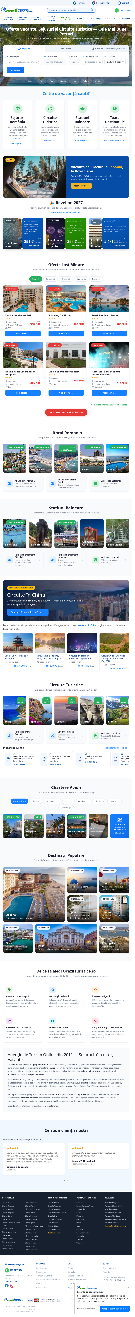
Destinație (13, 56)
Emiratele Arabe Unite (85, 1206)
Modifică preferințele (86, 1308)
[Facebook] (7, 1286)
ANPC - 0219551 (43, 1287)
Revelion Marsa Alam (113, 1212)
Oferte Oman (30, 1212)
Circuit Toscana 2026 (93, 756)
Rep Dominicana (82, 1233)
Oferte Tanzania (31, 1236)
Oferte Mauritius (31, 1202)
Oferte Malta (7, 1245)
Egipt (42, 81)
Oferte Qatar (30, 1222)
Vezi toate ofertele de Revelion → (66, 212)
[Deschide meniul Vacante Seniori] (44, 19)
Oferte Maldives (8, 1242)
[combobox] (55, 62)
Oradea (83, 801)
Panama (79, 1229)
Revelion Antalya (111, 1209)
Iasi (68, 801)
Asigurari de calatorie (77, 1279)
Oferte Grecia (7, 1228)
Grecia (63, 81)
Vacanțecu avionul (51, 19)
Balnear (86, 81)
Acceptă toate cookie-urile (115, 1308)
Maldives (80, 1216)
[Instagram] (12, 1286)
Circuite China (53, 1202)
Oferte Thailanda (31, 1239)
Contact (125, 3)
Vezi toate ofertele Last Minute (66, 412)
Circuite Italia (53, 1222)
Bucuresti (19, 801)
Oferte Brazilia (7, 1209)
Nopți (74, 56)
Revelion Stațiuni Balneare (115, 1219)
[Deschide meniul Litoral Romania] (15, 19)
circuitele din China (86, 625)
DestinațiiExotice (66, 19)
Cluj (35, 801)
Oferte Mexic (30, 1206)
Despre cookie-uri (75, 1275)
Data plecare (91, 56)
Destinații (96, 19)
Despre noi (41, 1272)
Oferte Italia (6, 1235)
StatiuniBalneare (23, 19)
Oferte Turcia (30, 1246)
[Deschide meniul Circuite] (88, 19)
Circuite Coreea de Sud (57, 1212)
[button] (64, 1180)
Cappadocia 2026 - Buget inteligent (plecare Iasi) (23, 757)
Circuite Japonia (54, 1209)
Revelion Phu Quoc (112, 1216)
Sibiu (99, 801)
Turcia (52, 81)
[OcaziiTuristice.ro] (17, 10)
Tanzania (80, 1236)
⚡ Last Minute (125, 19)
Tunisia (50, 279)
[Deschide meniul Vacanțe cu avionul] (58, 19)
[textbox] (54, 62)
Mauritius (80, 1219)
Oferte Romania (31, 1229)
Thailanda (80, 1239)
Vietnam (79, 1243)
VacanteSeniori (37, 19)
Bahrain (79, 1202)
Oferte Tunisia (30, 1243)
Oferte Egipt (7, 1219)
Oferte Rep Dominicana (34, 1226)
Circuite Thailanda (55, 1219)
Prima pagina (41, 1268)
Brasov (114, 801)
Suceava (66, 807)
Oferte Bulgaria (8, 1212)
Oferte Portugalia (31, 1219)
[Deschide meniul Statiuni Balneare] (30, 19)
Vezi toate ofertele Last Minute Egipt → (110, 404)
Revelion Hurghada (112, 1202)
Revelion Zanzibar (112, 1222)
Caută (17, 70)
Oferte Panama (31, 1216)
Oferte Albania (7, 1202)
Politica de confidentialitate (48, 1279)
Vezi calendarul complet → (117, 748)
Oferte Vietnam (31, 1249)
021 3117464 (125, 10)
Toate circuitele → (55, 1233)
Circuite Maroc (53, 1226)
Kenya (78, 1212)
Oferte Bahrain (8, 1206)
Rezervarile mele (103, 3)
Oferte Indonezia (9, 1232)
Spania (74, 81)
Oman (78, 1226)
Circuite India (53, 1216)
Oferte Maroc (7, 1249)
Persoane (112, 56)
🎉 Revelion (109, 19)
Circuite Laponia (54, 1229)
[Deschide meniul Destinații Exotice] (74, 19)
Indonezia (80, 1209)
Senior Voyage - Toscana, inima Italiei (59, 757)
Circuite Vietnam (54, 1206)
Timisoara (52, 801)
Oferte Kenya (7, 1239)
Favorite (81, 3)
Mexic (78, 1222)
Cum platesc (73, 1272)
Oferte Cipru (7, 1216)
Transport (51, 56)
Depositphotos (51, 1106)
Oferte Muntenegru (32, 1209)
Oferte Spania (30, 1233)
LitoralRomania (8, 19)
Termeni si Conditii (44, 1275)
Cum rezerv (73, 1268)
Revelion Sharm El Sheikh (115, 1206)
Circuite (81, 19)
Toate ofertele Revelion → (116, 1226)
